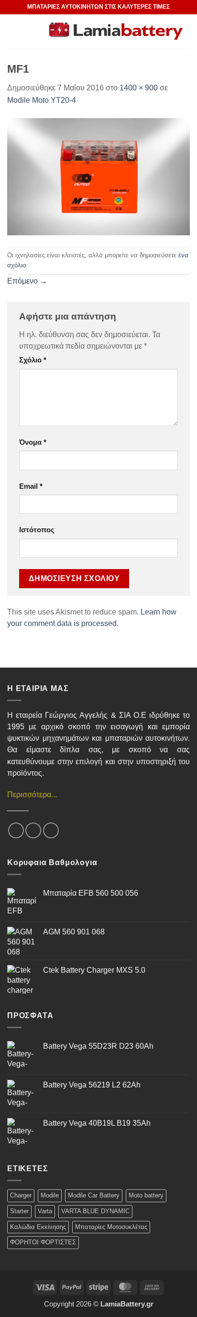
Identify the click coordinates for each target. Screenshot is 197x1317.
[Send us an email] (33, 830)
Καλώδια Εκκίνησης (38, 1226)
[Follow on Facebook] (16, 830)
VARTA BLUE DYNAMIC (95, 1211)
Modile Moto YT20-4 (41, 100)
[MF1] (98, 176)
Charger (21, 1195)
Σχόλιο (32, 360)
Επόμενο (27, 280)
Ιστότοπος (37, 530)
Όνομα (32, 442)
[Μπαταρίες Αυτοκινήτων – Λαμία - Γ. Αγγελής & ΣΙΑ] (116, 31)
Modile (50, 1195)
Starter (19, 1211)
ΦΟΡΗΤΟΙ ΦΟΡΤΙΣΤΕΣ (43, 1242)
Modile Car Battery (94, 1195)
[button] (24, 31)
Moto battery (146, 1195)
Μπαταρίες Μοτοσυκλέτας (111, 1226)
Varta (45, 1211)
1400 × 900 (139, 87)
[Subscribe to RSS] (51, 830)
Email (31, 486)
